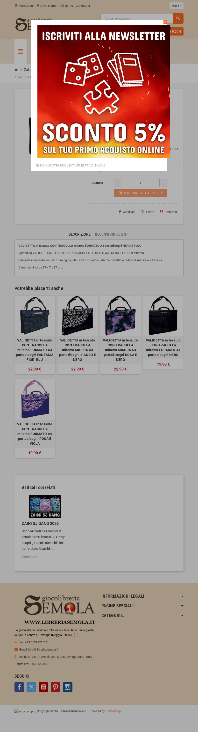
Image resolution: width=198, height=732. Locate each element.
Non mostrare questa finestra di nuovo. (73, 165)
